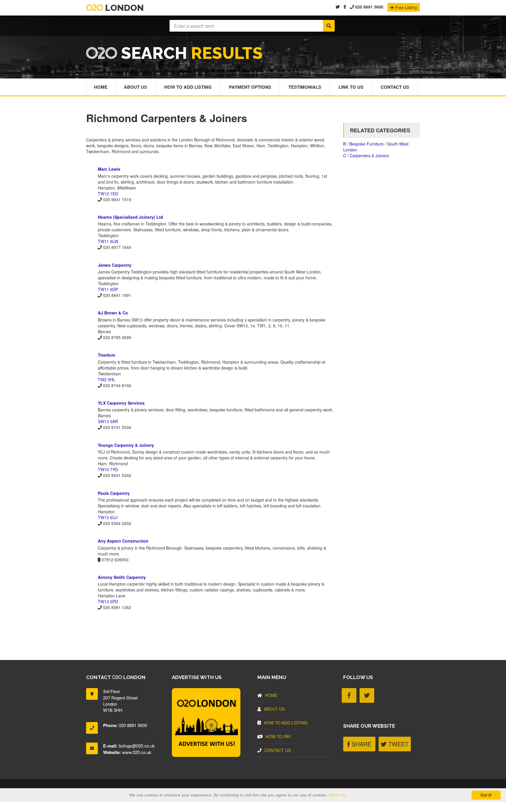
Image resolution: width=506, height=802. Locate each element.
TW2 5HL (106, 379)
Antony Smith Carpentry (122, 577)
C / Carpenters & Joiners (366, 155)
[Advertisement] (210, 630)
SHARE (360, 744)
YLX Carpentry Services (121, 403)
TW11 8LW (108, 241)
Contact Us (395, 87)
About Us (135, 87)
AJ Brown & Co (113, 313)
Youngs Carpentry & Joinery (126, 445)
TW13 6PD (108, 601)
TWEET (397, 744)
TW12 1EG (108, 193)
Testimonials (304, 87)
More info (337, 795)
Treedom (106, 355)
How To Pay (278, 736)
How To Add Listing (188, 87)
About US (274, 709)
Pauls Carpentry (114, 493)
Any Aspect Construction (123, 541)
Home (100, 87)
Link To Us (351, 87)
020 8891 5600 (368, 7)
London (123, 8)
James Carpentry (114, 265)
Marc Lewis (109, 169)
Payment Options (250, 87)
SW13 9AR (108, 421)
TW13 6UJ (107, 517)
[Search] (329, 26)
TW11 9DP (108, 289)
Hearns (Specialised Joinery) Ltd (130, 217)
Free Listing (405, 7)
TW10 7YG (108, 469)
